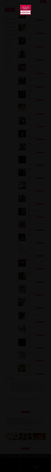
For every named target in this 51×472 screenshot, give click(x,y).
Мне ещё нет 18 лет (25, 13)
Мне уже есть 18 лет (25, 11)
